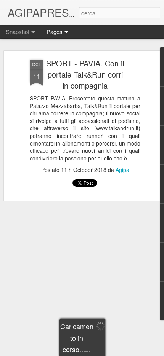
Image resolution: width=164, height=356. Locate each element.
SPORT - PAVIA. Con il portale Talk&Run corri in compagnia (85, 74)
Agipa (122, 169)
